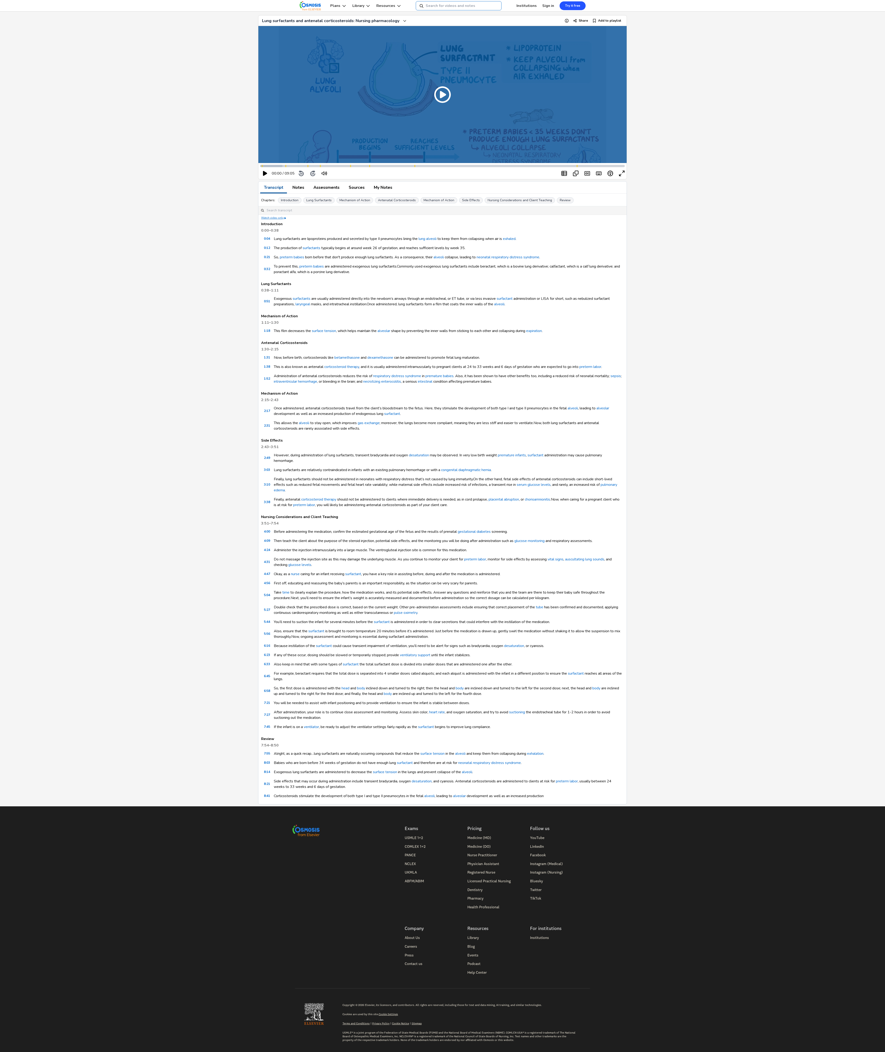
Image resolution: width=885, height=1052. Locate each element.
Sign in (548, 5)
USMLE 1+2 (414, 837)
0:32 (267, 269)
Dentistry (475, 889)
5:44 (267, 622)
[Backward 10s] (301, 173)
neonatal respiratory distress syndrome (508, 257)
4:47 (267, 574)
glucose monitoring (529, 540)
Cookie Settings (388, 1014)
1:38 (267, 366)
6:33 (267, 664)
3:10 (267, 484)
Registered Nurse (481, 872)
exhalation (535, 753)
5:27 (267, 610)
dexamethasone (380, 357)
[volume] (324, 173)
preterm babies (292, 257)
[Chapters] (564, 173)
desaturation (419, 455)
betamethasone (347, 357)
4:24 (267, 550)
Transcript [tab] (273, 187)
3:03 (267, 470)
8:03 (267, 763)
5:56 (267, 634)
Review (565, 200)
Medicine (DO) (479, 846)
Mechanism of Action (354, 200)
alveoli (439, 257)
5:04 (267, 595)
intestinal (425, 381)
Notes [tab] (298, 187)
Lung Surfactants (319, 200)
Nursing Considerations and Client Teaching (520, 200)
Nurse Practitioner (482, 855)
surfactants (311, 248)
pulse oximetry (405, 612)
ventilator (311, 726)
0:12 (267, 248)
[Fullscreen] (622, 173)
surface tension (324, 330)
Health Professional (483, 907)
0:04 (267, 238)
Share (583, 20)
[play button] (265, 173)
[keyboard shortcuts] (599, 173)
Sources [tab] (357, 187)
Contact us (413, 963)
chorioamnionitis (537, 499)
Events (472, 955)
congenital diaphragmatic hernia (466, 469)
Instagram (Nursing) (546, 872)
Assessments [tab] (326, 187)
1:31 (267, 357)
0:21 (267, 257)
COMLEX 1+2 (415, 846)
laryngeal (302, 304)
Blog (471, 946)
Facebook (538, 855)
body (361, 688)
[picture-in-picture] (576, 173)
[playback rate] (610, 173)
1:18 (267, 331)
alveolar (384, 330)
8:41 (267, 796)
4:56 (267, 583)
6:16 (267, 646)
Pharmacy (475, 898)
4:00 (267, 531)
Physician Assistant (483, 863)
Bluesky (536, 881)
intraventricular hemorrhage (295, 381)
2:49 (267, 458)
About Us (412, 937)
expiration (534, 330)
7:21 (267, 703)
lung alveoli (428, 238)
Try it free (572, 5)
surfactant (505, 298)
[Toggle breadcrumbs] (404, 20)
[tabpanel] (442, 499)
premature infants (512, 455)
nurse (295, 574)
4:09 (267, 541)
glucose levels (299, 564)
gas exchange (369, 422)
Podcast (474, 963)
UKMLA (411, 872)
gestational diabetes (474, 531)
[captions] (587, 173)
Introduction (289, 200)
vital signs (555, 559)
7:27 (267, 715)
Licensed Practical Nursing (489, 881)
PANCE (410, 855)
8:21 (267, 784)
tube (539, 607)
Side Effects (471, 200)
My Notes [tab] (383, 187)
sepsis (616, 376)
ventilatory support (415, 655)
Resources (385, 5)
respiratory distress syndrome (397, 376)
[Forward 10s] (313, 173)
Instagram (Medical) (546, 863)
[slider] (343, 173)
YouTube (537, 837)
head (345, 688)
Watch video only (272, 218)
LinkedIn (537, 846)
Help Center (477, 972)
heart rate (437, 712)
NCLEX (410, 863)
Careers (411, 946)
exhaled (509, 238)
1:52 (267, 378)
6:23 (267, 655)
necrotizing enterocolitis (382, 381)
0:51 (267, 301)
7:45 (267, 727)
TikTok (535, 898)
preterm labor (590, 366)
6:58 (267, 691)
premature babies (439, 376)
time (285, 592)
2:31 (267, 425)
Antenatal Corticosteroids (397, 200)
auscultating (574, 559)
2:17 (267, 411)
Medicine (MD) (479, 837)
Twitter (536, 889)
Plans (335, 5)
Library (358, 5)
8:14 (267, 772)
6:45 (267, 676)
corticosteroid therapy (341, 366)
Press (409, 955)
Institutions (526, 5)
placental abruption (504, 499)
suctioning (517, 712)
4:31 (267, 562)
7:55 (267, 753)
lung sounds (594, 559)
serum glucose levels (534, 484)
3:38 (267, 502)
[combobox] (458, 6)
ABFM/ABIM (414, 881)
